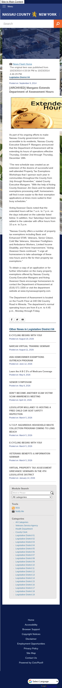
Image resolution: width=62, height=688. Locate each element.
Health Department (24, 529)
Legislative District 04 (25, 545)
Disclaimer (31, 639)
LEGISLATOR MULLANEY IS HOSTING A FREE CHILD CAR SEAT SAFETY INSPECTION (30, 410)
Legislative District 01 (25, 535)
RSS (18, 508)
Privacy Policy (31, 648)
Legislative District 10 (25, 565)
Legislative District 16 (25, 585)
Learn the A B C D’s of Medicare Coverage (30, 371)
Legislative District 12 (25, 572)
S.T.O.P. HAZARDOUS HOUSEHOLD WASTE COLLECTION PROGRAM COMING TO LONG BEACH (32, 428)
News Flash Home (22, 64)
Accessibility (31, 624)
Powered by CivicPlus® (31, 662)
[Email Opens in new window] (22, 320)
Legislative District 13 (25, 575)
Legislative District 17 (25, 588)
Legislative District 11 (25, 568)
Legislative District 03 (25, 542)
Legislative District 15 (25, 581)
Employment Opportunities (31, 643)
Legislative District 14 (25, 578)
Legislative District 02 (25, 539)
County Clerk (21, 532)
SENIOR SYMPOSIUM (20, 382)
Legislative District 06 (25, 552)
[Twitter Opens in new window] (17, 320)
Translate (52, 686)
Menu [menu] (10, 6)
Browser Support (31, 629)
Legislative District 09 (25, 562)
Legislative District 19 (25, 595)
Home (31, 620)
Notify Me (20, 511)
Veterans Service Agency (27, 526)
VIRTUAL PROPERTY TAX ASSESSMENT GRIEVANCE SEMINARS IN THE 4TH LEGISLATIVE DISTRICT (30, 471)
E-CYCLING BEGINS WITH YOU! (25, 335)
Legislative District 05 (25, 549)
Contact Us (31, 658)
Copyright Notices (31, 634)
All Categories (22, 522)
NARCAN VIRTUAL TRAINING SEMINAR (29, 346)
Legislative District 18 (25, 591)
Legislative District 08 (25, 558)
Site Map (31, 653)
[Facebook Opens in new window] (11, 320)
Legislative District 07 (25, 555)
